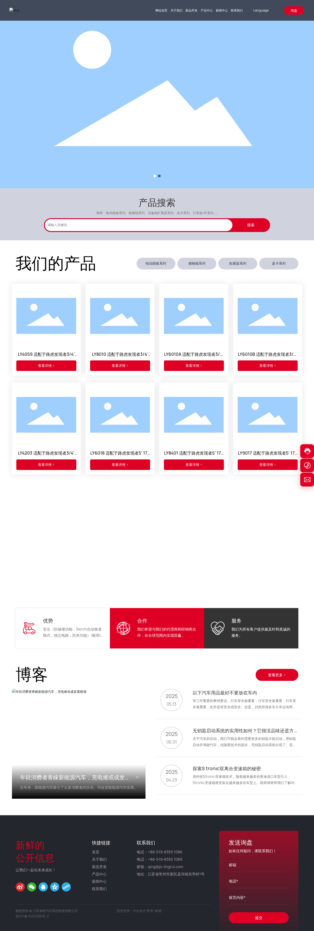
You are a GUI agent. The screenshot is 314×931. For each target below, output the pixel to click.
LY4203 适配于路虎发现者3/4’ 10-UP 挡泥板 (46, 455)
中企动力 (139, 910)
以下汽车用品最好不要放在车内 (225, 693)
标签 (158, 910)
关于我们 (99, 859)
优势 (48, 620)
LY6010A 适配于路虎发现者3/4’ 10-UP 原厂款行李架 (193, 356)
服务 (236, 620)
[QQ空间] (54, 886)
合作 (142, 620)
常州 (149, 910)
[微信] (31, 886)
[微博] (20, 886)
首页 (95, 852)
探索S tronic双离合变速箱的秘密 (227, 768)
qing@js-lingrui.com (165, 866)
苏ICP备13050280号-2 (32, 916)
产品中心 (99, 874)
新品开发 (99, 866)
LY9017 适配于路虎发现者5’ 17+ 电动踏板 (267, 455)
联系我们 (99, 888)
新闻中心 (99, 881)
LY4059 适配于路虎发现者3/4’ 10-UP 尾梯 (46, 356)
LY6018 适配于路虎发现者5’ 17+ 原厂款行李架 (120, 455)
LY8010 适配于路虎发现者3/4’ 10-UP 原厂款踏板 (120, 356)
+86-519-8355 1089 (165, 859)
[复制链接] (66, 886)
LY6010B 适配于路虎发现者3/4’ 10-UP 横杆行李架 (267, 356)
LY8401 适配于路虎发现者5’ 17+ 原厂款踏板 (193, 455)
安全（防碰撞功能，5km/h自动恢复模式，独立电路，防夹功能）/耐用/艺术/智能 (72, 635)
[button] (154, 176)
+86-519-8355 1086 (165, 852)
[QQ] (43, 886)
